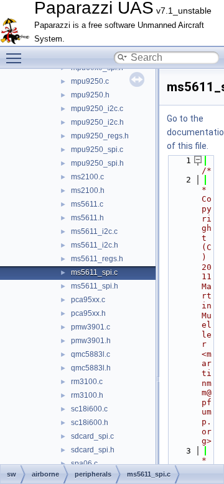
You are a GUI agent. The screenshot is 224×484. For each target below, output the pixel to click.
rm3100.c (87, 381)
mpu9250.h (90, 95)
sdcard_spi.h (92, 450)
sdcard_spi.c (92, 436)
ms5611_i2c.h (94, 245)
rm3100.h (87, 395)
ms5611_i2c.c (94, 231)
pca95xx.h (88, 313)
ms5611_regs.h (97, 258)
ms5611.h (87, 217)
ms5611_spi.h (94, 286)
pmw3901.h (91, 340)
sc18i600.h (89, 422)
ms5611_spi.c (94, 272)
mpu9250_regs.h (100, 136)
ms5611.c (87, 204)
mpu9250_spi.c (97, 149)
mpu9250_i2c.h (97, 122)
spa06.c (84, 463)
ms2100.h (88, 190)
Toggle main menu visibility (16, 58)
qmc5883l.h (91, 368)
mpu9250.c (90, 81)
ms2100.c (87, 177)
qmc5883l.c (90, 354)
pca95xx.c (88, 299)
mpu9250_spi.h (97, 163)
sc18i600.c (89, 409)
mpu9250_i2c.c (97, 108)
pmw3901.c (90, 327)
